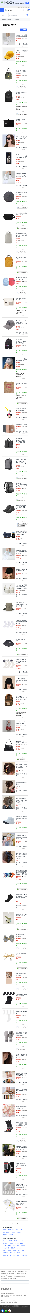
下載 (27, 3)
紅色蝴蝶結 (24, 1255)
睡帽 (11, 1252)
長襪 (18, 1245)
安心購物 (3, 1275)
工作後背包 (5, 1243)
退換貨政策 (3, 1273)
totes (19, 1250)
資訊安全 (10, 1275)
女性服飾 (9, 19)
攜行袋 (11, 1243)
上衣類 (4, 1230)
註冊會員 (22, 7)
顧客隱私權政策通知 (21, 1273)
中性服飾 (11, 1234)
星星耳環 (13, 1248)
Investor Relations (12, 1271)
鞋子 (13, 1230)
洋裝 (17, 1230)
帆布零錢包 (19, 1248)
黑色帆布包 (16, 1241)
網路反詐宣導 (13, 1278)
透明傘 (14, 1245)
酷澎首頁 (4, 19)
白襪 (21, 1241)
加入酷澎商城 (4, 1278)
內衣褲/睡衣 (19, 1232)
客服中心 (27, 7)
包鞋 (23, 1250)
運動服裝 (5, 1234)
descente (5, 1241)
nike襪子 (23, 1245)
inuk (14, 1252)
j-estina (4, 1250)
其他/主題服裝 (6, 1232)
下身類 (9, 1230)
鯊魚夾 (14, 1250)
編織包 (9, 1245)
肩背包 (4, 1245)
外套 (21, 1230)
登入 (19, 7)
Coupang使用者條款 (23, 1271)
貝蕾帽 (18, 1252)
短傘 (11, 1255)
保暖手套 (16, 1243)
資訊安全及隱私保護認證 (19, 1275)
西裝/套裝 (13, 1232)
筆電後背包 (5, 1255)
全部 (3, 15)
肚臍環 (18, 1255)
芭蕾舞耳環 (5, 1252)
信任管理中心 (12, 1273)
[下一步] (23, 1223)
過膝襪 (9, 1250)
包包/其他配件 (16, 19)
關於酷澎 (3, 1271)
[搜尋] (27, 15)
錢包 (15, 1255)
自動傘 (10, 1241)
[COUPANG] (6, 1289)
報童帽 (21, 1243)
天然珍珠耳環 (6, 1248)
